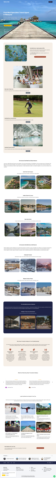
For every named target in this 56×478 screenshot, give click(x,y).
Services (8, 462)
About (14, 462)
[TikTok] (52, 462)
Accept (4, 475)
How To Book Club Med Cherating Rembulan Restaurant (47, 458)
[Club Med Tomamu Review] (4, 459)
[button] (52, 382)
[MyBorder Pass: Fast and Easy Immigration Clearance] (30, 459)
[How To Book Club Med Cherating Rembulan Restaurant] (42, 459)
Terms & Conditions (6, 469)
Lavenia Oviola (33, 387)
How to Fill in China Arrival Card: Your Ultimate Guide (22, 459)
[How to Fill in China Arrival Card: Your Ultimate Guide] (17, 459)
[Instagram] (49, 462)
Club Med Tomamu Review (10, 458)
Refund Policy (5, 470)
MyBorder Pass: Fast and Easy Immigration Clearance (35, 459)
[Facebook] (47, 462)
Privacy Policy (5, 468)
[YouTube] (50, 462)
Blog (11, 462)
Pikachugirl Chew (10, 387)
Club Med (4, 462)
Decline (7, 475)
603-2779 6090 (33, 468)
